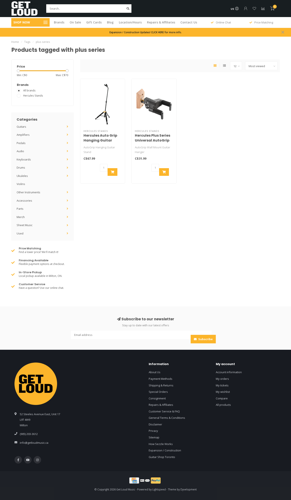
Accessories (24, 200)
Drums (21, 167)
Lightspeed (159, 489)
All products (223, 405)
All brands (29, 90)
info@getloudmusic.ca (34, 443)
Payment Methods (160, 379)
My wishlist (223, 392)
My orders (222, 379)
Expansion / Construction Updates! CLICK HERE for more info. (145, 32)
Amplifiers (23, 135)
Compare (222, 398)
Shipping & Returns (161, 385)
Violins (21, 184)
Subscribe (205, 339)
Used (20, 233)
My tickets (222, 385)
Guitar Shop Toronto (162, 457)
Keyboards (24, 159)
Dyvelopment (188, 489)
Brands (59, 22)
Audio (20, 151)
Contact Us (188, 22)
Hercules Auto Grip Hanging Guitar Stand (100, 140)
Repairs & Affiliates (161, 22)
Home (15, 42)
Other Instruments (28, 192)
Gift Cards (94, 22)
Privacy (153, 431)
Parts (20, 209)
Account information (229, 372)
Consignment (157, 398)
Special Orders (158, 392)
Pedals (21, 143)
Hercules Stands (33, 95)
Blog (110, 22)
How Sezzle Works (161, 444)
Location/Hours (130, 22)
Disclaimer (155, 424)
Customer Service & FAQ (164, 411)
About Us (154, 372)
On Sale (75, 22)
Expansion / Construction (165, 450)
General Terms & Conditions (167, 418)
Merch (21, 217)
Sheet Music (24, 225)
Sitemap (154, 437)
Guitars (21, 127)
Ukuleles (22, 176)
